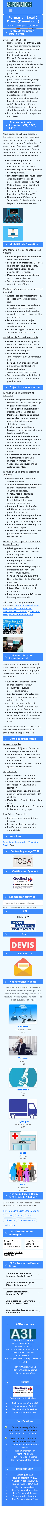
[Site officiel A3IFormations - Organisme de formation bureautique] (23, 1333)
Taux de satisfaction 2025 (25, 1477)
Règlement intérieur (25, 1450)
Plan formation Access (25, 1412)
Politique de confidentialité (25, 1403)
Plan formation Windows (25, 1369)
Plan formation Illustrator (25, 1496)
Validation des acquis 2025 (25, 1480)
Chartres (8, 1215)
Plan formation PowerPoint (25, 1409)
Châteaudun (10, 1220)
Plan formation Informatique (25, 1460)
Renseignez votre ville (22, 896)
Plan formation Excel (25, 1487)
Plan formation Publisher (25, 1456)
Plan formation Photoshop (25, 1490)
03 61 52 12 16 (25, 1346)
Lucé (29, 1215)
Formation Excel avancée (15, 611)
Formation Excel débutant (26, 605)
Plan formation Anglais (25, 1366)
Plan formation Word (25, 1373)
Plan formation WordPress (25, 1499)
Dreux (19, 1215)
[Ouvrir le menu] (10, 10)
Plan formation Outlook (25, 1406)
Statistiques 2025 (25, 1474)
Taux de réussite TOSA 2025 (25, 1483)
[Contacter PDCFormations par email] (23, 967)
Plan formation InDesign (25, 1493)
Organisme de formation (15, 842)
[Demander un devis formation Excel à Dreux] (23, 944)
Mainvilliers (10, 1225)
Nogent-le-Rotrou (27, 1220)
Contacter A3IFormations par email (23, 1349)
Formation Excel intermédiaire (17, 608)
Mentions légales (25, 1453)
